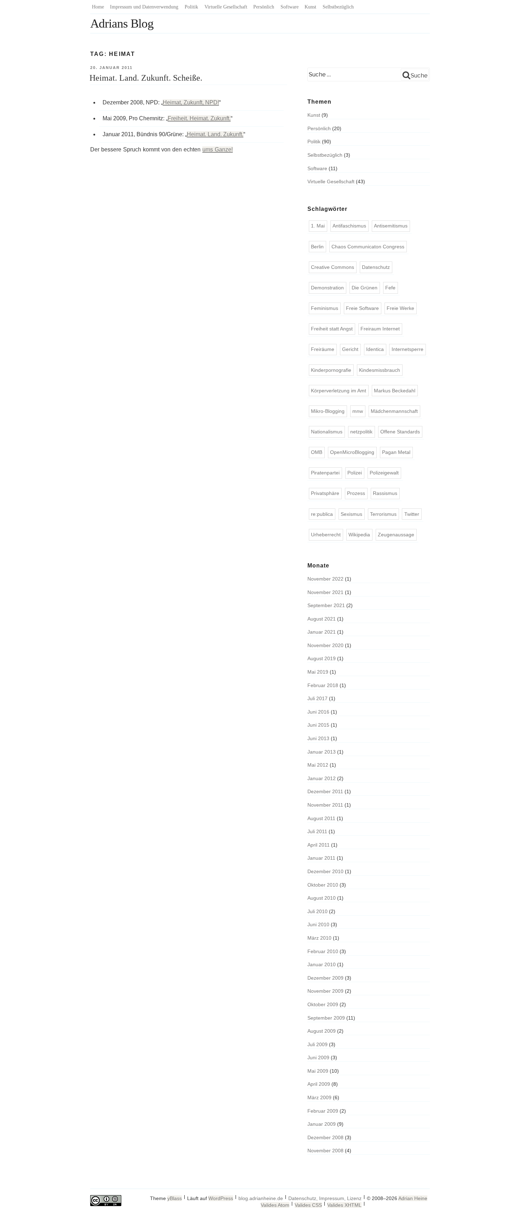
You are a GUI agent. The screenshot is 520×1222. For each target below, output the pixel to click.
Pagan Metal (396, 452)
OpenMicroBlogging (352, 452)
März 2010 (319, 938)
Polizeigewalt (384, 472)
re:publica (322, 514)
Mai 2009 (317, 1071)
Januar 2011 (321, 858)
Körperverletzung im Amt (338, 390)
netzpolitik (361, 431)
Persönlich (263, 7)
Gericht (350, 349)
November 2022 (325, 579)
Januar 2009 (321, 1124)
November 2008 (325, 1150)
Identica (375, 349)
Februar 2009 (322, 1111)
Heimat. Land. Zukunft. (215, 134)
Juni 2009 (318, 1057)
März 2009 (319, 1097)
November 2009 (325, 991)
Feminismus (324, 308)
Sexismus (351, 514)
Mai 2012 (317, 765)
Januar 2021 (321, 632)
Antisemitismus (391, 226)
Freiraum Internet (380, 329)
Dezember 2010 (325, 871)
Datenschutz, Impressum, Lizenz (325, 1198)
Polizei (354, 472)
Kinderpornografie (331, 370)
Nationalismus (326, 431)
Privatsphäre (325, 493)
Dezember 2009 (325, 978)
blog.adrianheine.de (260, 1198)
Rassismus (385, 493)
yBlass (174, 1198)
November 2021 (325, 592)
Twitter (411, 514)
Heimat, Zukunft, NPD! (191, 102)
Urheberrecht (326, 534)
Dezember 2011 (325, 791)
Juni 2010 (318, 924)
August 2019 (321, 658)
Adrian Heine (412, 1198)
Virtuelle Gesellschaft (225, 7)
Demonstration (327, 287)
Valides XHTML (344, 1205)
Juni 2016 (318, 712)
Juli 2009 (317, 1044)
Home (98, 7)
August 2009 (321, 1031)
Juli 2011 (317, 831)
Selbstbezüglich (338, 7)
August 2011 (321, 818)
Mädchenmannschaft (394, 411)
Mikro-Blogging (328, 411)
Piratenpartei (325, 472)
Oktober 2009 (322, 1004)
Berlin (317, 246)
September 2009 (326, 1018)
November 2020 (325, 645)
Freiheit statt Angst (332, 329)
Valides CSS (308, 1205)
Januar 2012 (321, 778)
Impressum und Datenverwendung (144, 7)
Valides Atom (275, 1205)
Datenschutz (376, 267)
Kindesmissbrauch (379, 370)
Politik (191, 7)
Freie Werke (400, 308)
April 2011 (318, 845)
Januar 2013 (321, 752)
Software (290, 7)
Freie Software (362, 308)
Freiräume (322, 349)
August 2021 (321, 619)
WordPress (220, 1198)
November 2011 (325, 805)
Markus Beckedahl (394, 390)
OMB (316, 452)
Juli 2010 (317, 911)
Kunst (310, 7)
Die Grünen (364, 287)
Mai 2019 (317, 672)
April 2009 (318, 1084)
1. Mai (318, 226)
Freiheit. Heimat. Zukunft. (199, 118)
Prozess (356, 493)
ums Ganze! (217, 149)
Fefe (390, 287)
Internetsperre (407, 349)
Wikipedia (359, 534)
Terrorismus (383, 514)
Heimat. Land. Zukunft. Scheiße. (145, 77)
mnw (357, 411)
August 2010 (321, 898)
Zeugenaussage (396, 534)
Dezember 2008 (325, 1137)
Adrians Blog (122, 23)
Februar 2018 (322, 685)
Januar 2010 (321, 964)
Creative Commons (332, 267)
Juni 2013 (318, 738)
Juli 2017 (317, 698)
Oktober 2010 (322, 885)
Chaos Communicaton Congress (367, 246)
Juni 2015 (318, 725)
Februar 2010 (322, 951)
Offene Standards (400, 431)
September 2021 (326, 605)
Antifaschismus (349, 226)
